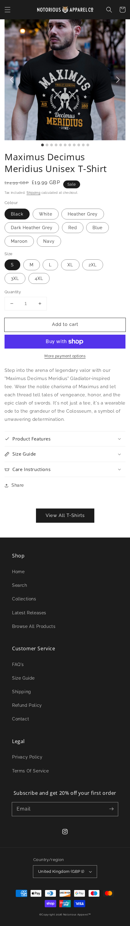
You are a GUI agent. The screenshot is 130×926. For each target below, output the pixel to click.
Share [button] (17, 485)
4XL (39, 278)
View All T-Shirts (65, 515)
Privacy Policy (27, 757)
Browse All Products (33, 626)
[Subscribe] (111, 809)
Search (19, 585)
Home (18, 571)
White (45, 214)
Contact (20, 718)
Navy (49, 241)
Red (72, 227)
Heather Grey (83, 214)
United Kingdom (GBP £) (61, 871)
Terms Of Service (30, 770)
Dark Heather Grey (32, 227)
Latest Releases (29, 612)
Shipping (34, 192)
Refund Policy (27, 705)
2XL (93, 264)
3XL (15, 278)
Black (17, 214)
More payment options (65, 356)
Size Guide (23, 678)
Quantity (13, 292)
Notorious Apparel (75, 914)
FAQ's (18, 664)
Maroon (19, 241)
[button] (7, 9)
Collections (24, 598)
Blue (97, 227)
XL (70, 264)
